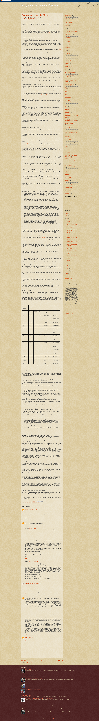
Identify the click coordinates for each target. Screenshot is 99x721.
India (66, 91)
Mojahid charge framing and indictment (71, 115)
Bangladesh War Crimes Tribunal (40, 5)
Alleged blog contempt (68, 34)
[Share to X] (40, 501)
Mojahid (66, 113)
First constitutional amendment (70, 72)
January (68, 271)
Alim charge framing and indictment (71, 29)
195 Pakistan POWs (68, 13)
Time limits (67, 174)
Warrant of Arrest (68, 190)
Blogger (54, 718)
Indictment (66, 93)
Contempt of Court (68, 60)
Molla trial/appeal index (29, 9)
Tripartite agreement (68, 184)
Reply (26, 518)
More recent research (27, 143)
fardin (26, 637)
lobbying (66, 106)
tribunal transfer (67, 183)
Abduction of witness (68, 18)
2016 (67, 212)
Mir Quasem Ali (67, 110)
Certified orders (67, 53)
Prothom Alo (67, 145)
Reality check (67, 148)
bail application (67, 47)
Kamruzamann (67, 100)
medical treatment (68, 109)
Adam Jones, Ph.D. (28, 583)
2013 (67, 216)
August (68, 263)
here (49, 32)
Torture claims (67, 178)
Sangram (66, 162)
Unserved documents (68, 187)
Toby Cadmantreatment (69, 177)
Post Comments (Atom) (29, 662)
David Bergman (69, 278)
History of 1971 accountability (70, 84)
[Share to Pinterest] (42, 501)
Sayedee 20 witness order (69, 165)
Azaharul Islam (67, 44)
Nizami (66, 128)
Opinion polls (67, 136)
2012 (67, 218)
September (69, 262)
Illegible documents (68, 90)
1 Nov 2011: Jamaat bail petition (72, 239)
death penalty (67, 63)
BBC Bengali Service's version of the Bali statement (29, 704)
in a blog (43, 237)
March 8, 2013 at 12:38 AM (33, 528)
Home (23, 9)
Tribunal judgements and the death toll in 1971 (31, 18)
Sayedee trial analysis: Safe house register (32, 689)
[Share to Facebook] (41, 501)
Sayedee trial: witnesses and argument (71, 166)
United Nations (67, 186)
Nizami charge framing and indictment (71, 130)
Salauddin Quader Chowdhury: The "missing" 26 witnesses (35, 710)
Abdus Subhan (67, 19)
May (68, 268)
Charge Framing (34, 502)
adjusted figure (42, 246)
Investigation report (68, 98)
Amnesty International (68, 37)
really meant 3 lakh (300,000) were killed (44, 94)
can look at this (45, 294)
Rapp (66, 146)
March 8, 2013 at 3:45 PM (33, 561)
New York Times (67, 127)
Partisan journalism (68, 139)
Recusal (66, 149)
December (69, 221)
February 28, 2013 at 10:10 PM (32, 509)
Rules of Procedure (68, 152)
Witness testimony (68, 193)
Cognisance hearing (68, 59)
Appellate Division (68, 40)
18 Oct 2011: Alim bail (70, 248)
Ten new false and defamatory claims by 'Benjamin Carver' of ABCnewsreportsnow (39, 698)
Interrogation (67, 94)
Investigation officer (68, 97)
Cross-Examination (68, 62)
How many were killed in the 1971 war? (36, 15)
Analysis (66, 38)
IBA (65, 87)
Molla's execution (28, 669)
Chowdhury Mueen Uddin (69, 57)
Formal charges (67, 73)
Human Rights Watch (68, 85)
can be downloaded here (31, 226)
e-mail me (48, 24)
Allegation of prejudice (68, 32)
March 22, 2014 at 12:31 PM (36, 583)
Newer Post (23, 660)
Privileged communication (69, 142)
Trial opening (67, 181)
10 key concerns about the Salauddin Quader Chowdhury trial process (36, 683)
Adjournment (67, 25)
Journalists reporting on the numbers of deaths (31, 20)
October (68, 260)
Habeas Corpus (67, 82)
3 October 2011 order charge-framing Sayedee (49, 30)
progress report (67, 143)
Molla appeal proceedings (69, 119)
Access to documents (68, 22)
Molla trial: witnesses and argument (71, 123)
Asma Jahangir (67, 41)
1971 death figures (28, 502)
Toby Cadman (67, 175)
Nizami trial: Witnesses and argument (71, 132)
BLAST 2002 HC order (68, 51)
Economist (67, 69)
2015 (67, 213)
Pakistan (66, 137)
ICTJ (66, 88)
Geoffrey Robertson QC (69, 75)
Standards (66, 171)
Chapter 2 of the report (41, 417)
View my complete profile (69, 313)
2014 (67, 215)
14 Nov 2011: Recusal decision (72, 230)
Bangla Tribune (67, 48)
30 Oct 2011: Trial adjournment (72, 241)
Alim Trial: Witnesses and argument (71, 31)
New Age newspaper (68, 125)
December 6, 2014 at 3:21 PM (32, 637)
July (68, 265)
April (68, 270)
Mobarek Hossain (68, 112)
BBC (66, 50)
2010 (67, 273)
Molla (66, 117)
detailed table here (55, 294)
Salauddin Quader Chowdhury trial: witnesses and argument (70, 160)
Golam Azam (67, 76)
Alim (65, 28)
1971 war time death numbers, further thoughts (31, 19)
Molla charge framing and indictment (71, 120)
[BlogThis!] (39, 501)
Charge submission (68, 56)
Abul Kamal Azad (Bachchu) (69, 21)
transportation (67, 180)
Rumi (26, 509)
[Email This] (38, 501)
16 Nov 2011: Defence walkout (72, 229)
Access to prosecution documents (70, 24)
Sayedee (38, 502)
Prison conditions (68, 140)
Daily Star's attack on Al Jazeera (26, 695)
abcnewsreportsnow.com (69, 16)
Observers (66, 134)
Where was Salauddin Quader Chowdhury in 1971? (33, 678)
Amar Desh (67, 35)
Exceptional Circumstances (69, 70)
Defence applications (68, 66)
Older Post (60, 660)
